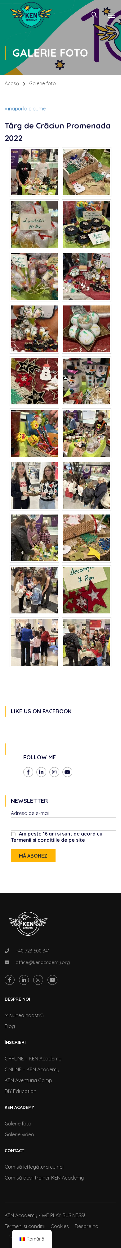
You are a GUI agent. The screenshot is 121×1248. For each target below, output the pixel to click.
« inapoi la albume (25, 108)
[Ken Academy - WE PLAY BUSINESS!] (31, 15)
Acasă (12, 83)
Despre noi (87, 1226)
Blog (10, 1026)
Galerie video (19, 1134)
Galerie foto (18, 1123)
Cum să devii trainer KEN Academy (44, 1178)
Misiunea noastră (24, 1015)
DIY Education (20, 1091)
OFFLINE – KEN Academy (33, 1058)
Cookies (60, 1226)
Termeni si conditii (25, 1226)
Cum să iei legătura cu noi (34, 1167)
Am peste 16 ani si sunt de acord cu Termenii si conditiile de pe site (56, 837)
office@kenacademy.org (43, 962)
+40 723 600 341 (33, 951)
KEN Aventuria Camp (28, 1080)
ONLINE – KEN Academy (32, 1069)
